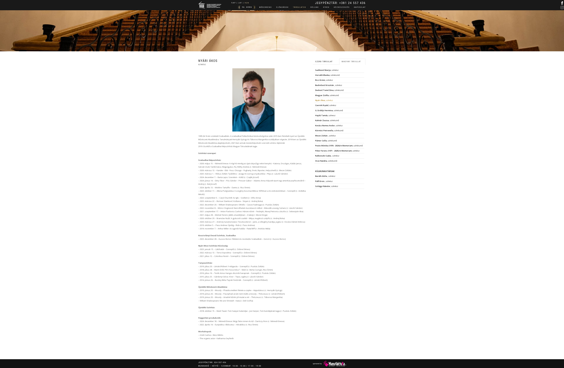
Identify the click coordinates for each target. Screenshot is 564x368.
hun (247, 3)
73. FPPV (247, 7)
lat (240, 3)
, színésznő (327, 75)
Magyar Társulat (351, 61)
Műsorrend (265, 7)
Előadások (282, 7)
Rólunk (314, 7)
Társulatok (299, 7)
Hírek (326, 7)
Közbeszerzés (342, 7)
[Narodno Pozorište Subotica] (209, 5)
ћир (233, 3)
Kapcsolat (360, 7)
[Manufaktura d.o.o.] (335, 363)
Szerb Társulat (324, 61)
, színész (327, 70)
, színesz (325, 115)
